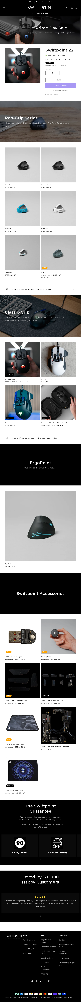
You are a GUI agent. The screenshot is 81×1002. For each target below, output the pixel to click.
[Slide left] (36, 860)
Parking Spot (46, 657)
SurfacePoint (46, 185)
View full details (51, 95)
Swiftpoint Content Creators (66, 946)
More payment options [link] (60, 90)
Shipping (48, 65)
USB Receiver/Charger (13, 657)
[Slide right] (45, 860)
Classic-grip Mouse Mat (14, 790)
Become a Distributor (63, 952)
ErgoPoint (8, 564)
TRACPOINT (45, 272)
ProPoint (8, 185)
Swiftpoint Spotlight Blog (67, 964)
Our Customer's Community (47, 968)
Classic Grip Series (30, 944)
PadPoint (44, 229)
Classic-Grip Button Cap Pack (52, 700)
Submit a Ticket (47, 958)
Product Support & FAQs (48, 952)
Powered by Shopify (23, 997)
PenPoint (8, 272)
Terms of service (57, 997)
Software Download (48, 947)
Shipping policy (68, 997)
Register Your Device (46, 941)
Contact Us (45, 962)
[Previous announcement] (4, 13)
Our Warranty (64, 958)
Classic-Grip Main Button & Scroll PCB (55, 746)
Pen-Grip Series (29, 940)
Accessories (27, 953)
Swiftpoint (13, 997)
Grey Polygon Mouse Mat (14, 744)
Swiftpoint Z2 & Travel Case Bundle (54, 423)
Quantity (48, 69)
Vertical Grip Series (30, 949)
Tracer (7, 423)
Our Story (62, 940)
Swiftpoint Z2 (10, 379)
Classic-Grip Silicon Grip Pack (16, 700)
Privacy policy (45, 997)
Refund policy (35, 997)
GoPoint (8, 229)
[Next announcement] (77, 13)
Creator (44, 379)
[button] (4, 7)
